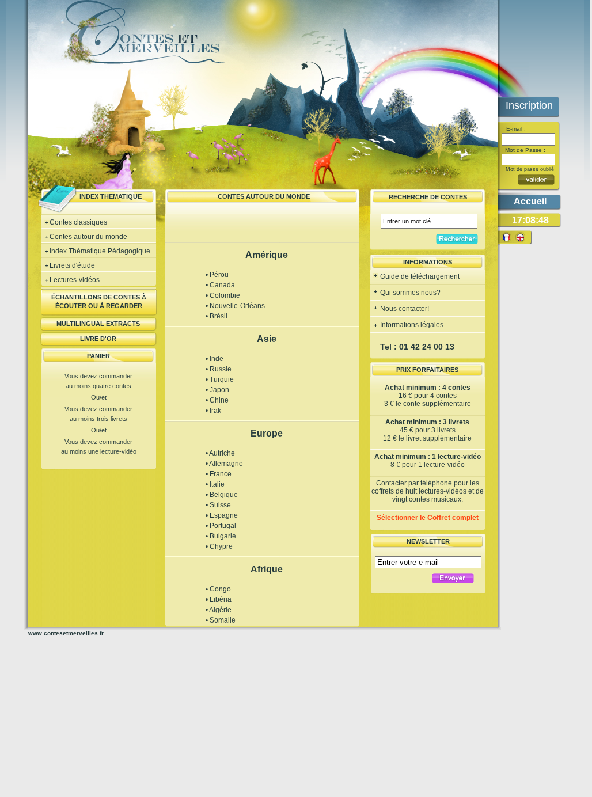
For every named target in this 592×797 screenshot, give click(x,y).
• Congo (218, 589)
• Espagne (222, 515)
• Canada (220, 285)
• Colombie (223, 295)
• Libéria (219, 599)
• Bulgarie (221, 536)
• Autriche (220, 453)
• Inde (214, 359)
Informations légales (410, 325)
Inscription (529, 105)
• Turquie (220, 379)
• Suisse (218, 505)
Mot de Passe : (524, 150)
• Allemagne (224, 464)
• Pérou (217, 275)
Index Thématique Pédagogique (100, 251)
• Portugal (221, 526)
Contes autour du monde (88, 237)
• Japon (217, 390)
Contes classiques (78, 222)
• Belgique (222, 495)
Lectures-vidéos (75, 280)
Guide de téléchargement (419, 276)
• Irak (213, 411)
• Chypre (219, 546)
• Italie (215, 484)
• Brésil (216, 316)
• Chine (217, 400)
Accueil (530, 201)
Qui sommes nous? (409, 293)
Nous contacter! (403, 309)
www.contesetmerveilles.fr (66, 633)
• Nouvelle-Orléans (235, 306)
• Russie (219, 369)
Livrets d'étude (72, 265)
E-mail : (515, 129)
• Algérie (219, 610)
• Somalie (221, 620)
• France (219, 474)
